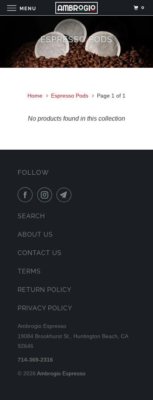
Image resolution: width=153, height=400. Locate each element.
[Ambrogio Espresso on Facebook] (27, 194)
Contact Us (40, 253)
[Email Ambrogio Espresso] (65, 194)
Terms (29, 271)
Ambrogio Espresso (61, 373)
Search (31, 216)
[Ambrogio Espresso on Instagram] (46, 194)
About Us (35, 234)
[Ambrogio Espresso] (76, 7)
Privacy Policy (45, 308)
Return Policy (44, 289)
